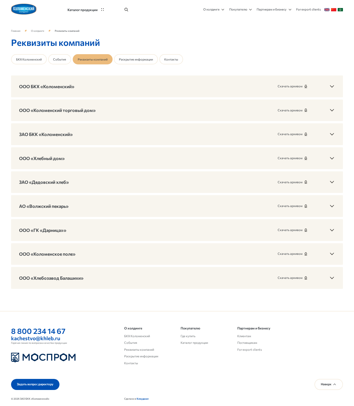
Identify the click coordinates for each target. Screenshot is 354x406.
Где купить (188, 336)
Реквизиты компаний (139, 349)
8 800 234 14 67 (38, 330)
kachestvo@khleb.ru (35, 338)
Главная (15, 31)
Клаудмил (143, 398)
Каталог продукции (194, 342)
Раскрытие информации (136, 59)
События (59, 59)
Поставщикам (247, 342)
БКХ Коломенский (29, 59)
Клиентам (244, 336)
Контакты (171, 59)
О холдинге (37, 31)
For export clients (249, 349)
